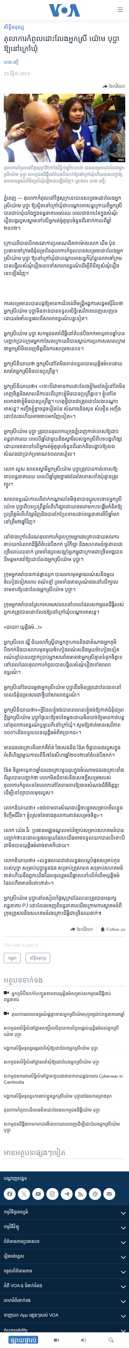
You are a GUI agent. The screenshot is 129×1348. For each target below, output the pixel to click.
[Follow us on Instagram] (52, 1194)
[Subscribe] (109, 1194)
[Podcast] (95, 1194)
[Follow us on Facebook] (10, 1194)
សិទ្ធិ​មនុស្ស (14, 27)
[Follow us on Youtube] (38, 1194)
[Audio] (83, 1340)
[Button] (114, 86)
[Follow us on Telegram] (67, 1194)
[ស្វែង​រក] (111, 1340)
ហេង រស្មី (11, 62)
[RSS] (81, 1194)
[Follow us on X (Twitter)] (24, 1194)
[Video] (56, 1340)
